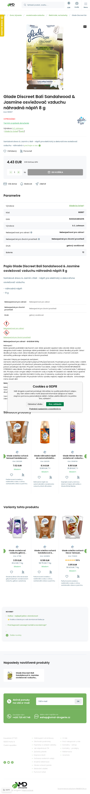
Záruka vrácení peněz (43, 765)
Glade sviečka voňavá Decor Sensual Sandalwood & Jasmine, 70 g (72, 551)
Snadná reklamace (41, 762)
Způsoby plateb (40, 751)
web (22, 131)
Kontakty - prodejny (70, 748)
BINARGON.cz (81, 788)
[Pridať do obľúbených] (11, 474)
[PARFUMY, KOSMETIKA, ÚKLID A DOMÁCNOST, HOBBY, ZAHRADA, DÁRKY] (4, 15)
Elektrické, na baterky (58, 15)
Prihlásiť (78, 701)
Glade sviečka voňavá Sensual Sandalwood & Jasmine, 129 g (17, 457)
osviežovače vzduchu (35, 15)
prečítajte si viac (31, 145)
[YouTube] (8, 762)
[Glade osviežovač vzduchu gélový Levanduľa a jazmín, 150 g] (17, 527)
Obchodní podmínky (42, 741)
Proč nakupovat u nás (71, 741)
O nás (64, 738)
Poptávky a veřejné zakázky (45, 745)
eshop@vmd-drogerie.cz (55, 717)
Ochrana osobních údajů (44, 758)
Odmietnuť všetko (35, 404)
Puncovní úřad (40, 772)
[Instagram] (12, 762)
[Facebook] (5, 762)
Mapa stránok (27, 790)
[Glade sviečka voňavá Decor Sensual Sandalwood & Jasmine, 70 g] (72, 527)
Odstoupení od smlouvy (44, 738)
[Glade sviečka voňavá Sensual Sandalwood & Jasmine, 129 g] (17, 432)
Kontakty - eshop (69, 745)
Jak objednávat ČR (41, 748)
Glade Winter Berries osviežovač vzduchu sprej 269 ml (72, 457)
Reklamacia (67, 751)
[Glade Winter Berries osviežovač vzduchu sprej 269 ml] (72, 432)
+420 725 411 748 (21, 717)
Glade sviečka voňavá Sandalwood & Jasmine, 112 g (45, 551)
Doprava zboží (39, 755)
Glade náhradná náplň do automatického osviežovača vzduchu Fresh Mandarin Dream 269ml (45, 457)
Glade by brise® (11, 131)
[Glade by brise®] (81, 124)
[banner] (11, 5)
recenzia (65, 755)
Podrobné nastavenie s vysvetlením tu (45, 409)
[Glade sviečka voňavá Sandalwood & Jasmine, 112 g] (45, 527)
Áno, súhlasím (55, 404)
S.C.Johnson (17, 128)
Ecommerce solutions (67, 788)
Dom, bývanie (16, 15)
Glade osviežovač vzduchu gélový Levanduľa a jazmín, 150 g (17, 551)
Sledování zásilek (41, 768)
